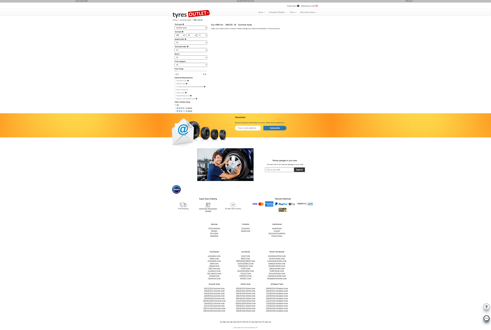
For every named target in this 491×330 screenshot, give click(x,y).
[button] (486, 306)
